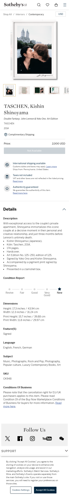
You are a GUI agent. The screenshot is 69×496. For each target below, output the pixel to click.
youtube (47, 438)
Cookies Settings (21, 490)
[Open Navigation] (64, 4)
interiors (20, 14)
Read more (18, 181)
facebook (19, 438)
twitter (7, 438)
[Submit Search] (38, 4)
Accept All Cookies (45, 490)
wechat (61, 438)
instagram (32, 438)
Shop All (7, 14)
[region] (34, 476)
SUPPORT (8, 451)
